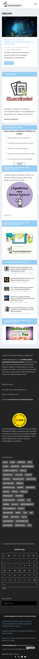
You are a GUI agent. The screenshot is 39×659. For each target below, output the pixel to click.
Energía (21, 47)
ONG (25, 513)
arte (30, 462)
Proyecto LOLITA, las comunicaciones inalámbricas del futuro (19, 42)
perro (5, 517)
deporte (6, 479)
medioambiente (9, 508)
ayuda (5, 466)
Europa (6, 492)
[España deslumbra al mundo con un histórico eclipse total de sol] (6, 279)
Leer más (8, 63)
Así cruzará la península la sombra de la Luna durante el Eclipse (21, 288)
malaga (15, 504)
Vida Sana (27, 621)
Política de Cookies (8, 640)
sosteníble (7, 525)
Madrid (6, 504)
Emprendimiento (8, 624)
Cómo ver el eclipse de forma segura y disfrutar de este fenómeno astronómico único (22, 298)
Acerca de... (6, 638)
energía (20, 483)
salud (24, 517)
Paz (31, 513)
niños (18, 513)
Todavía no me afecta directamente (18, 148)
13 (19, 570)
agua (5, 462)
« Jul (3, 588)
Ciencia (20, 282)
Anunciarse (13, 631)
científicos (7, 475)
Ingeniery (16, 654)
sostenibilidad (22, 521)
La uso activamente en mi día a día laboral (20, 159)
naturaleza (8, 513)
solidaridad (8, 521)
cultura (18, 475)
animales (21, 462)
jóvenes (21, 500)
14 (24, 570)
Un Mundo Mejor (7, 621)
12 (15, 570)
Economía (21, 313)
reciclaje (15, 517)
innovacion (8, 496)
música (21, 508)
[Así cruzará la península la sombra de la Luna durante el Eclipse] (6, 288)
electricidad (8, 483)
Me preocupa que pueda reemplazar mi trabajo (21, 153)
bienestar (15, 466)
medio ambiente (27, 504)
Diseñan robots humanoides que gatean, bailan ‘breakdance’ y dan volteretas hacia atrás (21, 269)
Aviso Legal (15, 638)
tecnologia (20, 525)
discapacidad (18, 479)
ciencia (23, 470)
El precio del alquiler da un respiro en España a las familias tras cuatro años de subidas (22, 309)
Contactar (5, 631)
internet (19, 496)
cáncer (28, 475)
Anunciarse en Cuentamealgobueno (21, 399)
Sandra (8, 47)
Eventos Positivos (15, 626)
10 (4, 570)
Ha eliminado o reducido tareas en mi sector (20, 143)
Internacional (22, 273)
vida (29, 525)
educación (31, 479)
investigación (9, 500)
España (26, 47)
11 (9, 570)
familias (24, 492)
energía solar (8, 487)
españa (20, 487)
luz (28, 500)
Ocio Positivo (19, 624)
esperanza (30, 487)
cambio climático (10, 470)
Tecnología (7, 49)
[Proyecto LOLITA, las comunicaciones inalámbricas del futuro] (19, 27)
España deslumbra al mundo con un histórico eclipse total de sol (22, 279)
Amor (12, 462)
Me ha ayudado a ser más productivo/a (19, 138)
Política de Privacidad (27, 638)
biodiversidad (27, 466)
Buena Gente (18, 621)
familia (15, 492)
